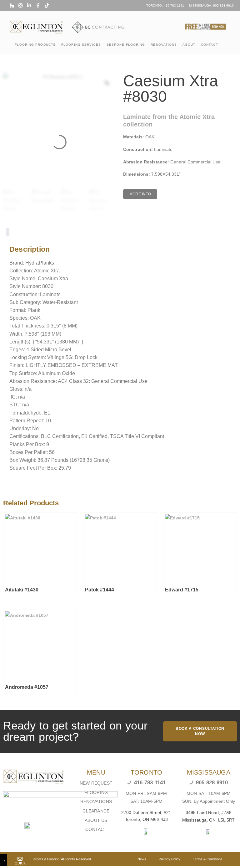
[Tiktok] (46, 5)
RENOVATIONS (164, 44)
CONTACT (209, 44)
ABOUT (188, 44)
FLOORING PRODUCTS (35, 44)
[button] (140, 194)
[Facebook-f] (38, 5)
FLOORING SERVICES (81, 44)
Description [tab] (8, 233)
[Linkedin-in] (29, 5)
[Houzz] (11, 5)
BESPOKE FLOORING (126, 44)
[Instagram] (20, 5)
